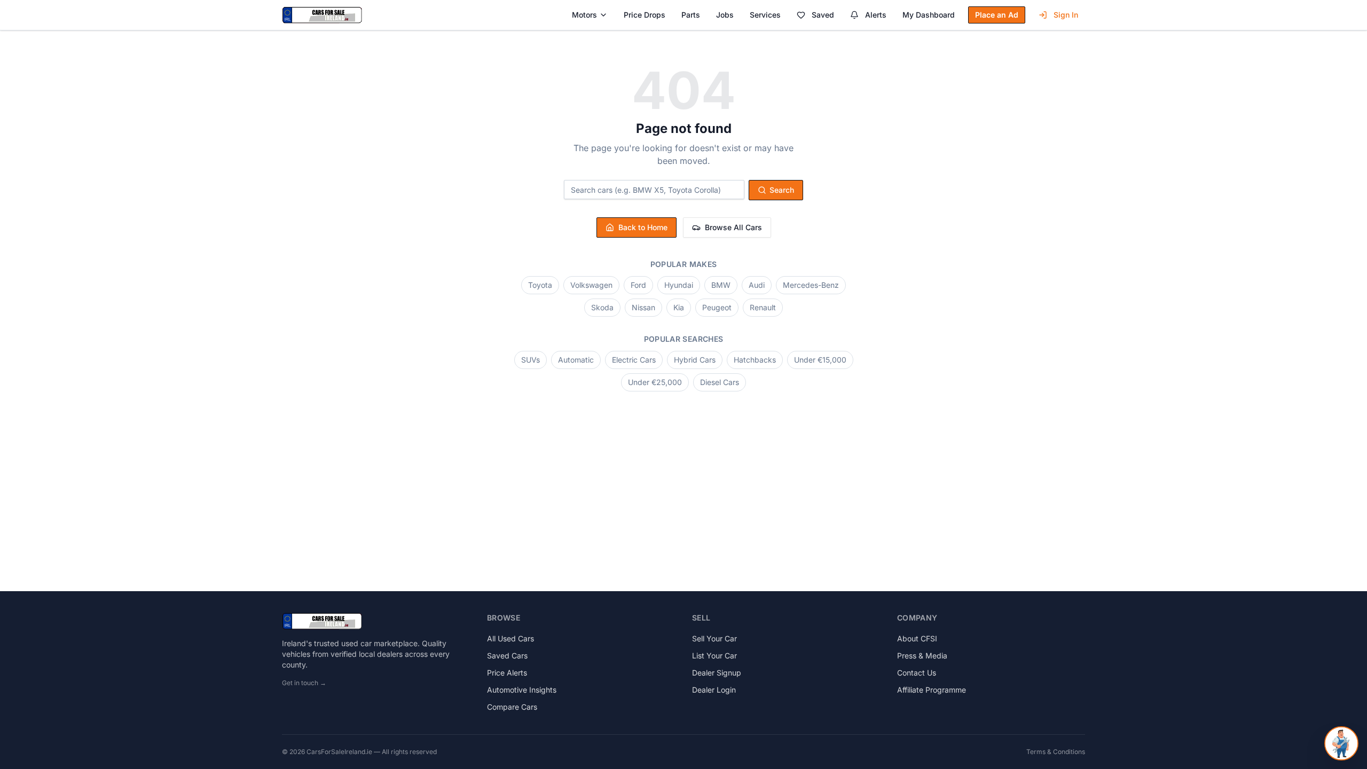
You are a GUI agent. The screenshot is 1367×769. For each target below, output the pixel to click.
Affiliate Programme (931, 689)
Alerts (875, 14)
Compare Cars (512, 706)
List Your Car (714, 655)
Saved (823, 14)
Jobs (725, 14)
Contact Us (916, 672)
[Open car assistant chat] (1341, 743)
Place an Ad (996, 14)
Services (765, 14)
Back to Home (642, 227)
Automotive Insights (521, 689)
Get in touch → (304, 683)
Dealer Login (714, 689)
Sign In (1066, 14)
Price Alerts (507, 672)
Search (781, 189)
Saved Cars (507, 655)
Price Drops (644, 14)
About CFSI (917, 638)
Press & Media (922, 655)
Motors (584, 14)
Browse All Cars (733, 227)
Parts (690, 14)
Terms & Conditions (1055, 752)
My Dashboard (928, 14)
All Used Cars (510, 638)
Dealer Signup (716, 672)
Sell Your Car (714, 638)
